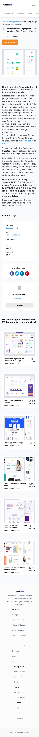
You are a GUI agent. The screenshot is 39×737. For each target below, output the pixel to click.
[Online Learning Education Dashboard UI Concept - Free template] (19, 348)
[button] (6, 65)
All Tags (15, 615)
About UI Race (19, 672)
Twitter (18, 708)
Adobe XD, (15, 235)
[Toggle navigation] (33, 5)
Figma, (8, 235)
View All (19, 305)
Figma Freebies (18, 620)
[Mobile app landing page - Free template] (19, 432)
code (13, 661)
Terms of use (19, 692)
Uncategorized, (12, 228)
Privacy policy (19, 698)
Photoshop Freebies (19, 646)
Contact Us (18, 677)
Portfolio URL (19, 299)
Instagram (19, 718)
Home (4, 22)
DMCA (16, 682)
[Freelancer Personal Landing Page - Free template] (19, 473)
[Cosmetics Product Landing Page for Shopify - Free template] (19, 557)
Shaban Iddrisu (12, 36)
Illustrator (15, 651)
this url (5, 143)
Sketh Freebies (18, 630)
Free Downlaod (10, 42)
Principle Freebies (19, 635)
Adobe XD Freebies (19, 625)
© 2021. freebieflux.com (19, 733)
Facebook (19, 713)
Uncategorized (13, 22)
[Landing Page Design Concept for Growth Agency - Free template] (19, 515)
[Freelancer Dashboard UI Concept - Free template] (19, 390)
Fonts (13, 656)
